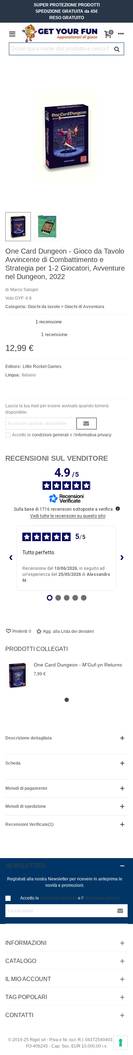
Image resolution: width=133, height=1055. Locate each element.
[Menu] (12, 33)
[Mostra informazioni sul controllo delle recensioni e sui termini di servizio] (118, 508)
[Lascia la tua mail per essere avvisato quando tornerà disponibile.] (86, 424)
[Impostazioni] (121, 33)
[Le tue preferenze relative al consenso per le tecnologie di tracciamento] (120, 1042)
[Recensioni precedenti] (11, 558)
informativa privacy (93, 434)
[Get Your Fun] (60, 33)
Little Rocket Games (42, 366)
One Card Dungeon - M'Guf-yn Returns (78, 665)
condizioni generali (50, 434)
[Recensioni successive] (122, 558)
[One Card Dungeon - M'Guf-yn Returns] (17, 675)
